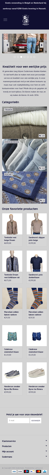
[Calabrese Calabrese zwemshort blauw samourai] (37, 335)
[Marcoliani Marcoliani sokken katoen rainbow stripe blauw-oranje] (37, 298)
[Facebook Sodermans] (22, 429)
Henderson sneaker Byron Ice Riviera (37, 387)
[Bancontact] (32, 471)
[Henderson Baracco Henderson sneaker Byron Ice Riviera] (37, 372)
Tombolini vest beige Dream (10, 238)
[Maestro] (26, 471)
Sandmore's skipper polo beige (37, 238)
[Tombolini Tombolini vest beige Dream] (12, 223)
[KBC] (44, 471)
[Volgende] (41, 45)
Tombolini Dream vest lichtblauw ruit (11, 276)
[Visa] (14, 471)
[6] (24, 43)
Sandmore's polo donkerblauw (36, 276)
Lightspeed (38, 468)
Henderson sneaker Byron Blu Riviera (12, 387)
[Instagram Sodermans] (27, 429)
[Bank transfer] (20, 471)
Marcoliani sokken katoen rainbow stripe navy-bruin (11, 313)
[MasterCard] (38, 471)
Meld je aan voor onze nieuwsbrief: (24, 414)
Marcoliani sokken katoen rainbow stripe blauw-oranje (37, 313)
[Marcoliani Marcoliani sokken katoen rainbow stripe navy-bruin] (12, 298)
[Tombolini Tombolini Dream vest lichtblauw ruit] (12, 261)
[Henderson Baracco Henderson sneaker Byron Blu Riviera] (12, 372)
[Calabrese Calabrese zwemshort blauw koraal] (12, 335)
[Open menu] (5, 19)
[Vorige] (7, 45)
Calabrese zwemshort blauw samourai (36, 350)
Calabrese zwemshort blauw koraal (11, 350)
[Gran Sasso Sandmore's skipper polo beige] (37, 223)
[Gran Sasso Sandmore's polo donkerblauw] (37, 261)
